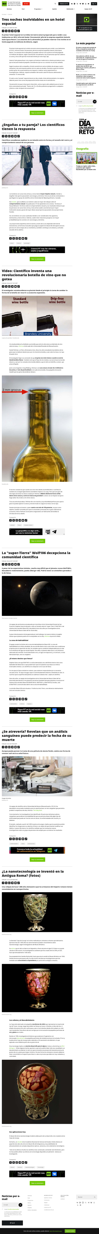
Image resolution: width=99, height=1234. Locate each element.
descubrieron (21, 1038)
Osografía (82, 148)
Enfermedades (14, 843)
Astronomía (13, 704)
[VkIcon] (72, 3)
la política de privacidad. (87, 106)
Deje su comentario (37, 113)
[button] (86, 19)
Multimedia (70, 9)
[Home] (4, 3)
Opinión (54, 9)
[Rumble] (74, 3)
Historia (20, 1167)
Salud (23, 843)
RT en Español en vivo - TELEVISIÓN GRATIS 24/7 (85, 29)
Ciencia (19, 243)
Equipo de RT (88, 9)
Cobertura (46, 1205)
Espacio (29, 704)
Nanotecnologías (29, 1167)
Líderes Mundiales (32, 1210)
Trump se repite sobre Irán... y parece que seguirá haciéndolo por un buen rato (86, 168)
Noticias (9, 9)
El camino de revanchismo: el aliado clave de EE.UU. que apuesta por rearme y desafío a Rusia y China (86, 67)
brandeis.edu (5, 484)
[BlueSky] (83, 3)
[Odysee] (83, 1202)
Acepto (86, 106)
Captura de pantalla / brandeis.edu (10, 338)
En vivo (26, 4)
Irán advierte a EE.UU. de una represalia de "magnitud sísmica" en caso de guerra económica (86, 57)
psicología (26, 243)
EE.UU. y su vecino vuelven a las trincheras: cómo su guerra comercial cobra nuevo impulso (85, 76)
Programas (37, 9)
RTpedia (30, 1207)
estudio (14, 202)
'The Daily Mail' (37, 810)
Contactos (46, 1200)
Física (19, 525)
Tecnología (40, 1167)
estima (13, 948)
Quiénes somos (48, 1198)
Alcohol (12, 525)
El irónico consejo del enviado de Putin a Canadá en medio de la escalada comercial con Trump (86, 49)
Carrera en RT (47, 1207)
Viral (23, 9)
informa (20, 346)
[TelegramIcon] (80, 3)
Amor (12, 243)
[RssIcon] (77, 1205)
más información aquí (56, 1231)
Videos (29, 1203)
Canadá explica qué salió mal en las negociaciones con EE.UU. (86, 84)
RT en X (12, 1223)
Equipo (45, 1202)
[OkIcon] (85, 3)
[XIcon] (77, 3)
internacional (31, 843)
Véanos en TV (64, 4)
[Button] (55, 4)
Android (63, 1199)
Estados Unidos (28, 525)
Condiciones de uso (49, 1210)
